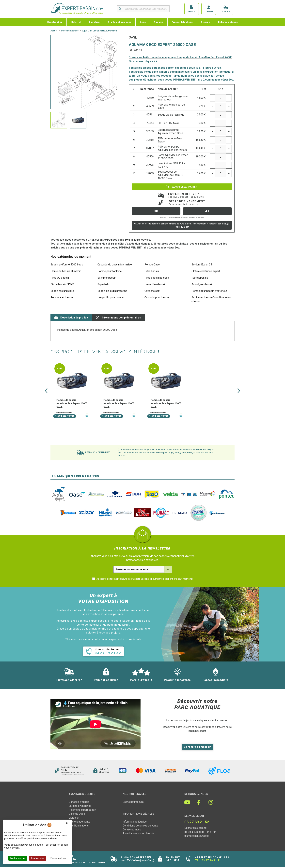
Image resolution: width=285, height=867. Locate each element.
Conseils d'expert (79, 801)
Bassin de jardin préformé (112, 290)
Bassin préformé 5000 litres (66, 264)
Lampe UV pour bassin (110, 297)
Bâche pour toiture (133, 801)
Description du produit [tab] (74, 317)
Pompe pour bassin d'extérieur (209, 290)
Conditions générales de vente (140, 825)
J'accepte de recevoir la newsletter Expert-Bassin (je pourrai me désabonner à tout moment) (144, 579)
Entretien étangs (228, 22)
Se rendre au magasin (197, 746)
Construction (55, 22)
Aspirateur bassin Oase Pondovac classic (211, 299)
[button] (46, 390)
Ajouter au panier (184, 186)
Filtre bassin (151, 271)
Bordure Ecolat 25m (202, 264)
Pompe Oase (152, 264)
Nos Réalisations (79, 825)
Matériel (76, 22)
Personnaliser (58, 858)
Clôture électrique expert (205, 271)
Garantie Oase (77, 813)
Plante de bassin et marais (65, 271)
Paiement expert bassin (82, 809)
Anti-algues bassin (202, 284)
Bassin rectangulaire (62, 290)
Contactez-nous (132, 829)
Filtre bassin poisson (156, 277)
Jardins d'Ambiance (80, 805)
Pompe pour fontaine (109, 271)
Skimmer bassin (106, 277)
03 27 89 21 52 (211, 860)
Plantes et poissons (119, 22)
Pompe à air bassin (61, 297)
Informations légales (135, 821)
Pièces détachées (182, 22)
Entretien (94, 22)
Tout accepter (18, 858)
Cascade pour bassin (156, 297)
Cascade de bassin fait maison (115, 264)
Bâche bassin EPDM (62, 284)
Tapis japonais (199, 277)
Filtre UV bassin (59, 277)
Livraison (74, 817)
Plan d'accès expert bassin (138, 833)
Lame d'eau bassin (155, 284)
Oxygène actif (152, 290)
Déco (143, 22)
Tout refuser (38, 858)
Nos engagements (79, 821)
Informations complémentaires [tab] (121, 317)
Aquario (158, 22)
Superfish (103, 284)
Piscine (205, 22)
